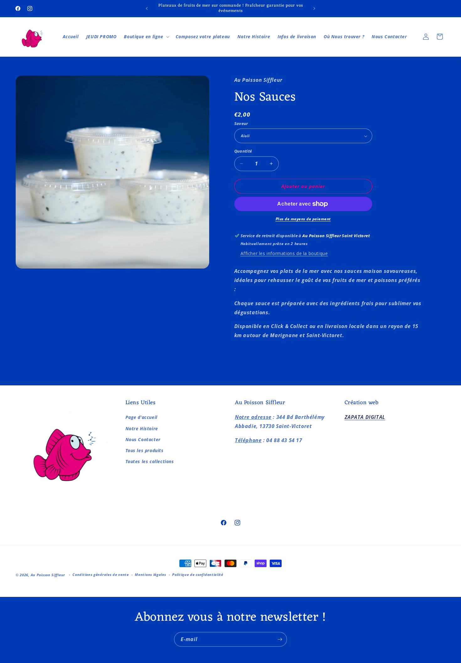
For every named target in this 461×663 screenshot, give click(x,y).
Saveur (241, 123)
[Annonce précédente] (147, 8)
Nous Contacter (143, 439)
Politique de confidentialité (197, 574)
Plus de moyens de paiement (303, 219)
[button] (146, 36)
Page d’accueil (141, 417)
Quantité (243, 151)
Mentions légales (150, 574)
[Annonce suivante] (314, 8)
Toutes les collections (149, 461)
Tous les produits (144, 450)
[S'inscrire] (280, 639)
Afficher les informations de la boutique (284, 253)
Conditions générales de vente (100, 574)
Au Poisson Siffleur (48, 574)
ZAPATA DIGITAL (365, 417)
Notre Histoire (141, 428)
